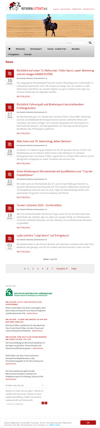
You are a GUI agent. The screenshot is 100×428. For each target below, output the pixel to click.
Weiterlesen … (24, 96)
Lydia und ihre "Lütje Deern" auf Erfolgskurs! (43, 235)
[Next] (46, 403)
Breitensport (36, 49)
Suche (56, 9)
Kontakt (28, 54)
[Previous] (43, 403)
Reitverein (20, 49)
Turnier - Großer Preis (56, 49)
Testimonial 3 (47, 385)
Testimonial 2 (44, 385)
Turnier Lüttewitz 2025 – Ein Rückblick (39, 205)
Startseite (9, 48)
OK (88, 422)
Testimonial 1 (42, 385)
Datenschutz (88, 9)
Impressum (76, 9)
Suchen (90, 43)
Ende (73, 268)
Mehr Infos (55, 424)
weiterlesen (32, 313)
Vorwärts (61, 268)
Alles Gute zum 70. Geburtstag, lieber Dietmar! (44, 141)
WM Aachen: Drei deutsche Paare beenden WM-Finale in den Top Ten (26, 338)
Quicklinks (65, 9)
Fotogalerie (13, 54)
